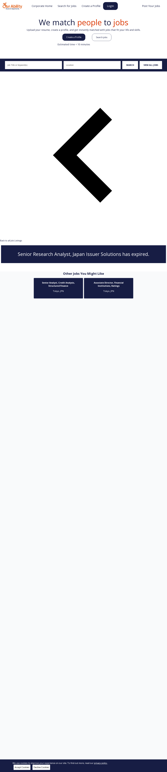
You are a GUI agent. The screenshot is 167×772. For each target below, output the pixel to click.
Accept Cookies (22, 767)
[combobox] (33, 65)
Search (130, 65)
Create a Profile (73, 37)
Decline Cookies (41, 767)
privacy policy (101, 763)
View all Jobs (151, 65)
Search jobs (101, 37)
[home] (12, 5)
